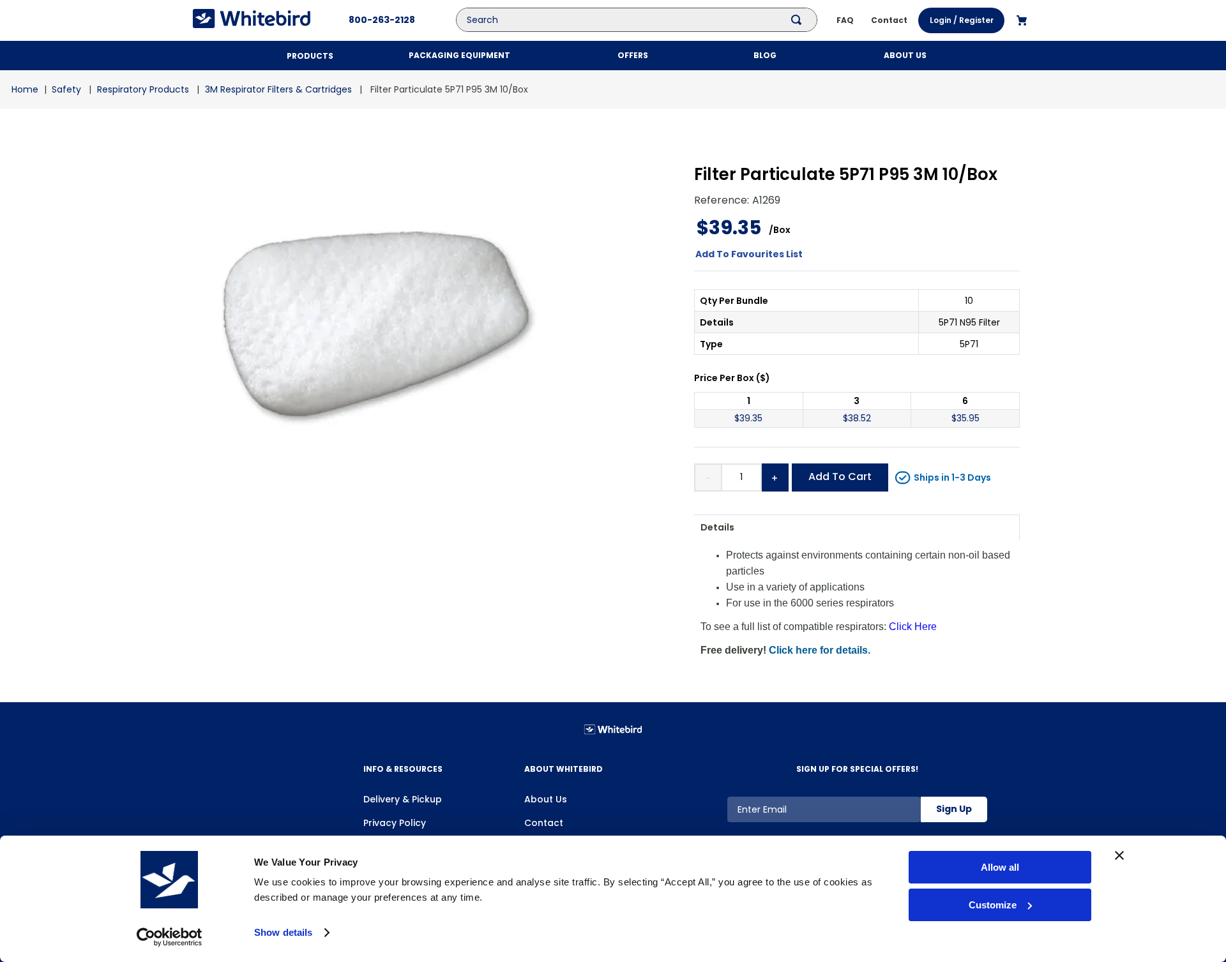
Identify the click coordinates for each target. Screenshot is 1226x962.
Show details (283, 932)
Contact (543, 822)
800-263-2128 (382, 19)
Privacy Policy (394, 822)
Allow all (1000, 867)
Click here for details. (819, 650)
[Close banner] (1119, 855)
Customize (993, 904)
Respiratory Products (143, 89)
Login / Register (962, 20)
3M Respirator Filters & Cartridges (278, 89)
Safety (66, 89)
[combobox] (646, 20)
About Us (545, 799)
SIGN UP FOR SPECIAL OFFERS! (857, 768)
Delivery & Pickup (402, 799)
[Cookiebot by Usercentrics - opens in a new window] (169, 937)
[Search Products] (798, 19)
